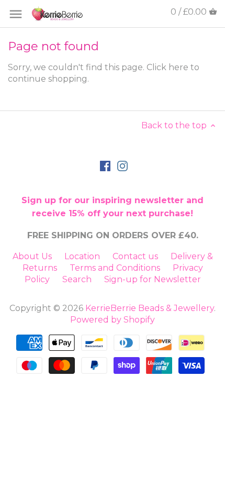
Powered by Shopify (112, 320)
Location (82, 256)
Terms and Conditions (115, 268)
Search (77, 279)
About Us (32, 256)
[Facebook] (105, 165)
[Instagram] (122, 165)
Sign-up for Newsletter (152, 279)
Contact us (135, 256)
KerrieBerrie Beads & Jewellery (149, 308)
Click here (167, 67)
